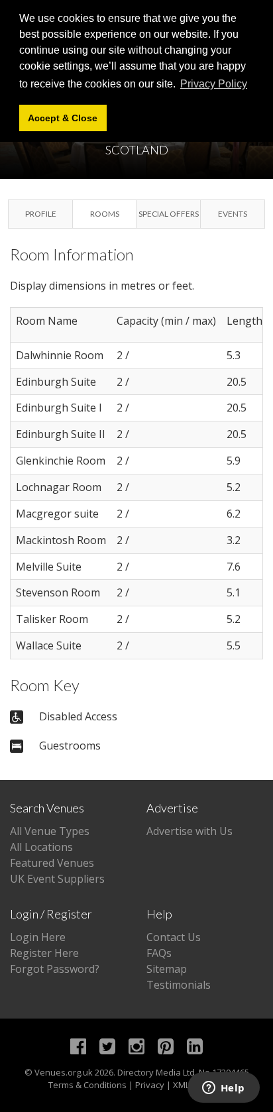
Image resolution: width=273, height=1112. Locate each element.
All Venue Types (49, 831)
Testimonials (178, 984)
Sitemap (166, 969)
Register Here (44, 953)
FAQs (159, 953)
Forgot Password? (54, 969)
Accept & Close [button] (62, 118)
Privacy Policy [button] (213, 83)
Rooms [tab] (104, 214)
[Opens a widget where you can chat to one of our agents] (223, 1088)
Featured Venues (52, 863)
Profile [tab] (40, 214)
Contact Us (173, 937)
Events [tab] (232, 214)
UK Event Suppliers (57, 878)
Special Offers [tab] (168, 214)
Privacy (149, 1085)
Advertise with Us (189, 831)
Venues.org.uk (63, 1072)
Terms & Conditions (87, 1085)
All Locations (41, 847)
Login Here (38, 937)
